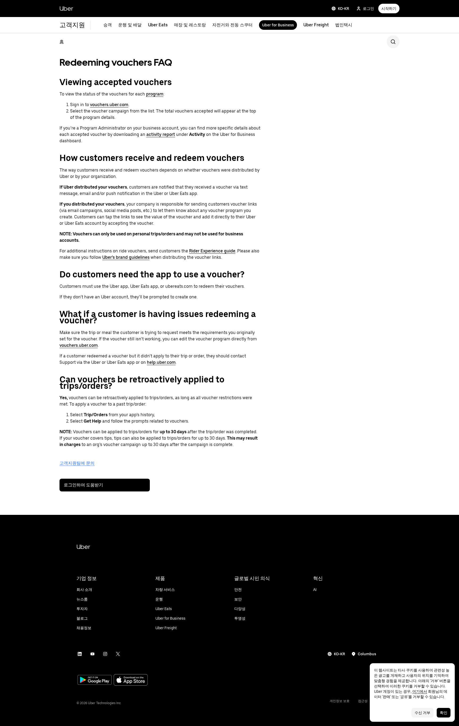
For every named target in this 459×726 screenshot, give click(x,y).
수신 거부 (422, 713)
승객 (107, 24)
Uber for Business (278, 25)
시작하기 (388, 8)
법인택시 (343, 24)
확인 (443, 713)
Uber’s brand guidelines (126, 257)
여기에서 (419, 691)
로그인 (368, 8)
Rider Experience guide (212, 250)
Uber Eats (158, 24)
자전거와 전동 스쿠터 (232, 24)
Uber (66, 8)
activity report (160, 134)
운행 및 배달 (130, 24)
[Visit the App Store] (131, 680)
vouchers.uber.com (109, 104)
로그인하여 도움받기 (83, 484)
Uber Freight (316, 24)
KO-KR (343, 8)
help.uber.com (161, 362)
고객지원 (72, 25)
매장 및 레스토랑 (190, 24)
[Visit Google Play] (95, 680)
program (154, 94)
